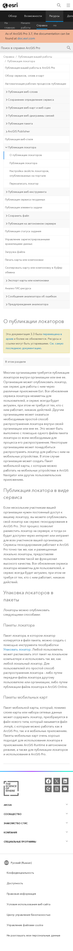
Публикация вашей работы (35, 56)
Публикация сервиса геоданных (25, 199)
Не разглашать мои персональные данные (33, 935)
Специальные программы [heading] (20, 841)
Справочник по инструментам (62, 25)
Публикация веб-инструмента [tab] (27, 192)
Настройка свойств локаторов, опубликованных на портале (29, 173)
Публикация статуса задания (23, 231)
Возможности (33, 16)
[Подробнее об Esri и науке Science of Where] (11, 789)
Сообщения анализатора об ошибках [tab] (32, 296)
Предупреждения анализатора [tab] (28, 304)
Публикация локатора (21, 61)
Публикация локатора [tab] (22, 147)
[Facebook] (48, 781)
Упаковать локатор (17, 649)
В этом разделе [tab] (15, 361)
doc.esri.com (26, 38)
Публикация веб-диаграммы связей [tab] (31, 115)
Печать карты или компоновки (24, 259)
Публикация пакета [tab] (20, 123)
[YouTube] (65, 788)
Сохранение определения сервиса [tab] (31, 99)
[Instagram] (56, 788)
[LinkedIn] (65, 781)
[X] (56, 781)
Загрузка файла (15, 252)
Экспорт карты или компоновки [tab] (28, 280)
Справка (41, 25)
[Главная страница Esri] (10, 5)
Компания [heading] (10, 832)
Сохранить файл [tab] (18, 215)
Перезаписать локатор (24, 183)
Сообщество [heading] (13, 814)
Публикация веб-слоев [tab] (23, 91)
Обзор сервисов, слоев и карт (24, 75)
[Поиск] (59, 5)
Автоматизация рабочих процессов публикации (35, 83)
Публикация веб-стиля (19, 139)
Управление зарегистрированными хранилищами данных (27, 242)
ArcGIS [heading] (8, 804)
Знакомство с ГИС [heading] (16, 823)
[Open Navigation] (68, 5)
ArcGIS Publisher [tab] (19, 131)
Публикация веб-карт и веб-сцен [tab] (29, 107)
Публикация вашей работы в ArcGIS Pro (30, 67)
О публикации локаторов (26, 155)
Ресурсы (54, 16)
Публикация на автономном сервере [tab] (32, 223)
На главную (9, 25)
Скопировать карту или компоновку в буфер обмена (33, 270)
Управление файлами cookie (25, 925)
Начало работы (26, 25)
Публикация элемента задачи (23, 207)
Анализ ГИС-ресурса (18, 288)
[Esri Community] (48, 788)
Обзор (12, 16)
